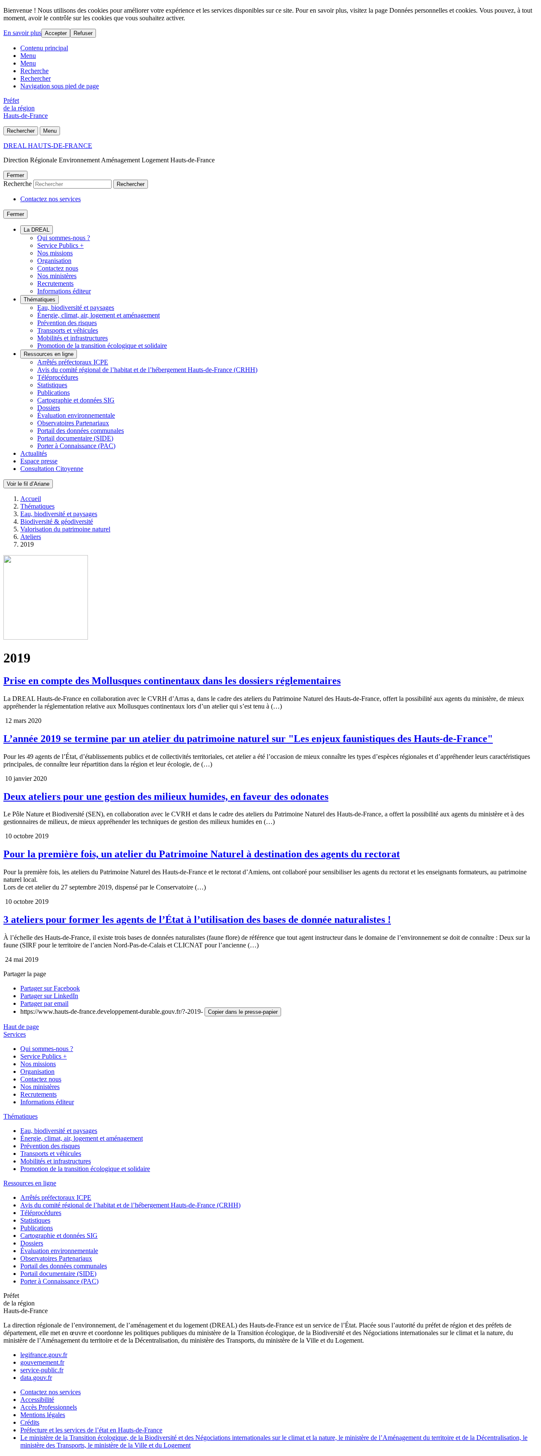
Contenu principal (44, 48)
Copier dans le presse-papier (243, 1012)
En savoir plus (22, 32)
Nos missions (55, 253)
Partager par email (44, 1003)
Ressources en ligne (49, 354)
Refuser (83, 33)
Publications (53, 392)
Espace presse (38, 461)
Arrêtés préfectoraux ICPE (72, 362)
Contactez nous (57, 268)
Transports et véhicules (67, 330)
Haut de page (21, 1026)
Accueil (30, 498)
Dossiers (48, 407)
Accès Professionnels (48, 1407)
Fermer (15, 175)
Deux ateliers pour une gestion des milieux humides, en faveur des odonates (165, 796)
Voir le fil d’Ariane (28, 484)
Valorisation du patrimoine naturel (65, 529)
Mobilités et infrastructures (72, 338)
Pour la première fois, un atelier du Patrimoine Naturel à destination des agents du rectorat (201, 853)
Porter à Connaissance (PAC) (76, 445)
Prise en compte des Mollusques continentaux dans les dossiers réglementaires (172, 680)
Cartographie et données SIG (76, 400)
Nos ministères (57, 275)
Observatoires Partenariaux (73, 423)
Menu (28, 55)
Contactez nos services (50, 199)
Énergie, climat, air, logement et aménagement (98, 315)
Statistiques (52, 385)
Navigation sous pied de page (59, 86)
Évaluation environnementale (76, 415)
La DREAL (36, 230)
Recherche (34, 70)
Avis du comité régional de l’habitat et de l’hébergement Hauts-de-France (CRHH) (147, 369)
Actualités (33, 453)
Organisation (54, 260)
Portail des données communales (80, 430)
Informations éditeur (64, 291)
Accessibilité (37, 1399)
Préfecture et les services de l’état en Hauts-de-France (91, 1430)
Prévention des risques (67, 322)
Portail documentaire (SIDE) (75, 438)
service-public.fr (41, 1370)
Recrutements (55, 283)
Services (14, 1034)
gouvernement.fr (42, 1362)
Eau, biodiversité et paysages (75, 307)
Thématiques (39, 299)
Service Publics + (60, 245)
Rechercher (35, 78)
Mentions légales (42, 1414)
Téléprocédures (57, 377)
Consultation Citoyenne (51, 468)
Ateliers (30, 536)
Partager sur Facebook (50, 988)
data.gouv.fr (36, 1377)
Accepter (56, 33)
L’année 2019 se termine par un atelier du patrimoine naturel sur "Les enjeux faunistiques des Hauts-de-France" (248, 738)
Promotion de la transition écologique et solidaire (102, 345)
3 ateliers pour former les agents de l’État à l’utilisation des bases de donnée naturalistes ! (197, 919)
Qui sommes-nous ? (63, 237)
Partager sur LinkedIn (49, 995)
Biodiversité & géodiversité (56, 521)
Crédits (29, 1422)
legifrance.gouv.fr (43, 1354)
